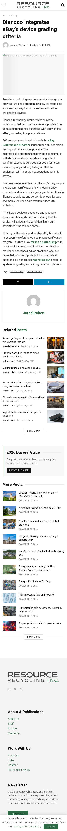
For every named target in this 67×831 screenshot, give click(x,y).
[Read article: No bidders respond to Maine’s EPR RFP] (9, 511)
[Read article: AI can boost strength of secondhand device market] (55, 402)
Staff (11, 723)
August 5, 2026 (30, 346)
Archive (12, 728)
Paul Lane (10, 361)
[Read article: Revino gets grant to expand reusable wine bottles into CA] (55, 343)
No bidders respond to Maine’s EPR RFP (40, 507)
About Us (13, 719)
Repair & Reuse (34, 271)
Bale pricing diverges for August (36, 581)
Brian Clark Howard (14, 372)
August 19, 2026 (29, 501)
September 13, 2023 (40, 45)
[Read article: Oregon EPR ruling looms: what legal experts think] (9, 539)
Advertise (13, 755)
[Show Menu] (4, 5)
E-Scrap (14, 15)
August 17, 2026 (29, 544)
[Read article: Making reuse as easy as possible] (55, 372)
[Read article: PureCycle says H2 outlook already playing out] (9, 554)
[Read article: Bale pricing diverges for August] (9, 585)
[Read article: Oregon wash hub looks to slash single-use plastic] (55, 357)
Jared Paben (18, 45)
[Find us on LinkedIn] (9, 689)
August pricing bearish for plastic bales (40, 623)
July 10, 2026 (25, 405)
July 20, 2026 (25, 391)
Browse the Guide (19, 470)
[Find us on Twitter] (21, 689)
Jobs (11, 760)
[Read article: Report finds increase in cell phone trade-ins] (55, 416)
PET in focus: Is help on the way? (36, 594)
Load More (33, 431)
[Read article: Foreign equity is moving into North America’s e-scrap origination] (9, 569)
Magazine (14, 733)
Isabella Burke (12, 346)
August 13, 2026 (29, 559)
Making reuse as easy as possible (22, 367)
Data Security (17, 271)
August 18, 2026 (29, 586)
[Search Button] (62, 5)
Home (5, 15)
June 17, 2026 (25, 420)
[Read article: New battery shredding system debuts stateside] (9, 524)
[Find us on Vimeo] (15, 689)
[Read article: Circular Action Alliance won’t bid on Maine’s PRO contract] (9, 496)
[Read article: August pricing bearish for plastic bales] (9, 626)
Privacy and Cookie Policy (27, 826)
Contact (13, 765)
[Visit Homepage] (33, 5)
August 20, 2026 (29, 512)
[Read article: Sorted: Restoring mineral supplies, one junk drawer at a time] (55, 387)
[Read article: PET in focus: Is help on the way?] (9, 598)
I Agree (51, 826)
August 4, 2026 (26, 361)
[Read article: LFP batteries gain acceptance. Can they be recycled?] (9, 611)
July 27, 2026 (34, 372)
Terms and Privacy (19, 769)
